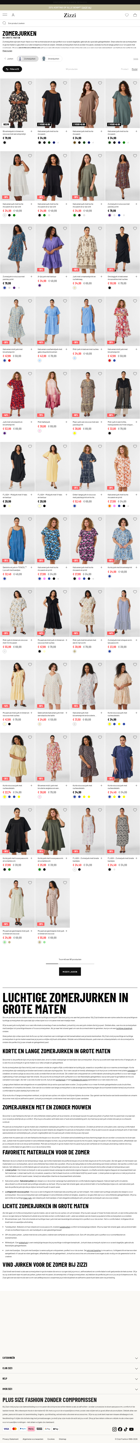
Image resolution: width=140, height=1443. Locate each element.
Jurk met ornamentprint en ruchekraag (84, 277)
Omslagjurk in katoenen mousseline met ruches (118, 277)
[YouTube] (131, 1429)
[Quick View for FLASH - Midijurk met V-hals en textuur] (31, 495)
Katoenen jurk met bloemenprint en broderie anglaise (84, 714)
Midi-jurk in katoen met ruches (86, 349)
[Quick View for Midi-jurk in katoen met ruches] (101, 349)
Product (124, 69)
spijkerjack (60, 1079)
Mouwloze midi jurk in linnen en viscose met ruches (51, 641)
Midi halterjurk (44, 421)
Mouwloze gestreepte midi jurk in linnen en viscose (16, 932)
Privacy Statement (10, 1439)
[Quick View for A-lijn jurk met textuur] (66, 276)
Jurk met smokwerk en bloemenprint (12, 423)
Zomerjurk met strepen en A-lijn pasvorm (120, 641)
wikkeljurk (23, 1242)
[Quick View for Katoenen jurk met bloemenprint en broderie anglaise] (101, 713)
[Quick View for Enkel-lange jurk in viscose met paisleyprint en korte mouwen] (101, 495)
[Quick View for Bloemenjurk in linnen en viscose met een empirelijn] (31, 131)
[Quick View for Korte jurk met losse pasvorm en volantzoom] (31, 858)
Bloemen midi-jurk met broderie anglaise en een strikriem (48, 786)
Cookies (51, 1439)
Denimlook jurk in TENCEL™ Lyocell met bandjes (15, 568)
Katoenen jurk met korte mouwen (48, 132)
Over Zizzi (7, 1388)
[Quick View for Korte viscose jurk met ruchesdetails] (136, 713)
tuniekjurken (65, 1226)
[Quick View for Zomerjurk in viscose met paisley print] (136, 204)
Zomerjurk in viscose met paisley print (119, 205)
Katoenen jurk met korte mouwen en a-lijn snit (13, 205)
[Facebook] (120, 1429)
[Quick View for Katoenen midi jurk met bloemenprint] (31, 349)
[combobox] (70, 23)
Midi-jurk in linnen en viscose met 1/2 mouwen (15, 641)
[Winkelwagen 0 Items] (135, 15)
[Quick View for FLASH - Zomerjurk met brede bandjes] (101, 858)
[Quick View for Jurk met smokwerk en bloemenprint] (31, 422)
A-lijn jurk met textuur (47, 276)
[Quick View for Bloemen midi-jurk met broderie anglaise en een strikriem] (66, 785)
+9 (128, 506)
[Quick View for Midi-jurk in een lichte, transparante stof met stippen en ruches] (136, 422)
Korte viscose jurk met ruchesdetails (117, 714)
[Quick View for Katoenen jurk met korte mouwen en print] (136, 495)
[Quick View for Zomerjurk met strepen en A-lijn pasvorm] (136, 640)
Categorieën (9, 1357)
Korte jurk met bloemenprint (120, 567)
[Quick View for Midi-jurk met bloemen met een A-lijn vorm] (101, 640)
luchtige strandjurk (124, 1028)
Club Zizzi (7, 1368)
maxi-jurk (27, 1197)
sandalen (131, 1070)
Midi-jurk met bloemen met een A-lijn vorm (84, 641)
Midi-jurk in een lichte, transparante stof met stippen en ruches (121, 423)
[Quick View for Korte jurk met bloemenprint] (136, 567)
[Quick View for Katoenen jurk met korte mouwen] (66, 131)
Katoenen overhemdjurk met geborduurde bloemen (50, 350)
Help (5, 1378)
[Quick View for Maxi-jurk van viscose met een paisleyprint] (101, 422)
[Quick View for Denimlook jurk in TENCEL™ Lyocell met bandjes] (31, 567)
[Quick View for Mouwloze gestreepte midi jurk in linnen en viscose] (31, 931)
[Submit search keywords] (4, 23)
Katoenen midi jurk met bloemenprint (13, 350)
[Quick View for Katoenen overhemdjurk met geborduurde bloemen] (66, 349)
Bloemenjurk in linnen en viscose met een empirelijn (14, 132)
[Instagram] (114, 1429)
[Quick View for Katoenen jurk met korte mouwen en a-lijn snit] (31, 204)
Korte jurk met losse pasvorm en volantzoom (15, 859)
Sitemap (62, 1439)
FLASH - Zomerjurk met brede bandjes (86, 859)
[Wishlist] (30, 83)
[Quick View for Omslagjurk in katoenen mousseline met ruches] (136, 276)
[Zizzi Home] (70, 14)
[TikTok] (126, 1429)
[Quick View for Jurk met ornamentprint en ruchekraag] (101, 276)
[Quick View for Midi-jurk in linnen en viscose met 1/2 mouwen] (31, 640)
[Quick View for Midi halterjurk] (66, 422)
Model (134, 69)
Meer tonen (7, 50)
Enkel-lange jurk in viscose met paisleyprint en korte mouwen (84, 496)
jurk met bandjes (94, 1250)
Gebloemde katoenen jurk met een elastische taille (51, 714)
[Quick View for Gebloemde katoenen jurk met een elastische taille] (66, 713)
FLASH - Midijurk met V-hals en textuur (15, 496)
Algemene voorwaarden (33, 1439)
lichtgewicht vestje (79, 1079)
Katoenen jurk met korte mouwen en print (118, 496)
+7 (58, 142)
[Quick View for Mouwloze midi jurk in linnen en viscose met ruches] (66, 640)
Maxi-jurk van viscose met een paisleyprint (86, 423)
